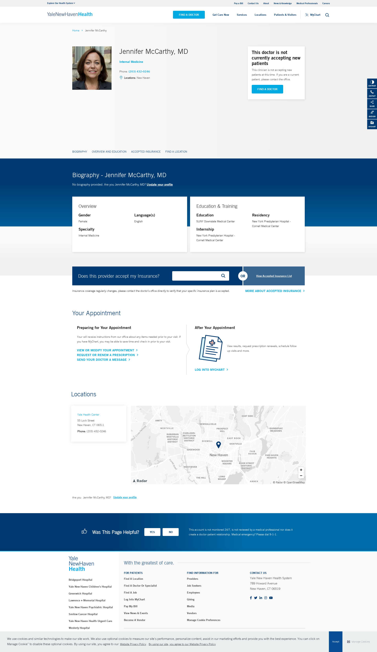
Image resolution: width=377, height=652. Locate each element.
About (266, 3)
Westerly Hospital (79, 628)
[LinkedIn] (260, 598)
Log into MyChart (134, 599)
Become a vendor (134, 620)
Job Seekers (194, 585)
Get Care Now (221, 14)
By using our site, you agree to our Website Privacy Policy (182, 644)
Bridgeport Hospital (80, 579)
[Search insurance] (224, 276)
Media (190, 606)
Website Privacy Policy (133, 644)
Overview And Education (109, 151)
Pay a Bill (238, 3)
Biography (79, 151)
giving (190, 599)
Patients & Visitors (285, 14)
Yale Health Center (88, 414)
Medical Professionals (307, 3)
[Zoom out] (301, 475)
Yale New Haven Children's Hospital (90, 586)
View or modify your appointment (105, 350)
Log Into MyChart (210, 369)
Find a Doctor (189, 14)
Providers (192, 579)
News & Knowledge (283, 3)
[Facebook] (251, 598)
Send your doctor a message (102, 359)
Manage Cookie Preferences (203, 620)
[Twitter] (255, 598)
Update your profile (160, 184)
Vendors (192, 613)
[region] (218, 445)
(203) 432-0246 (139, 71)
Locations (260, 14)
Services (242, 14)
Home (75, 30)
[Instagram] (265, 598)
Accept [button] (335, 641)
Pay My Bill (130, 606)
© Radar (278, 482)
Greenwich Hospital (80, 593)
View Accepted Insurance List (274, 276)
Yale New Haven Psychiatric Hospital (91, 607)
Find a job (130, 592)
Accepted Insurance (146, 151)
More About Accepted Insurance (273, 290)
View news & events (136, 613)
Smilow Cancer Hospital (83, 614)
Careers (326, 3)
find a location (133, 579)
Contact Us (253, 3)
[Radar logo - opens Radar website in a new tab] (140, 480)
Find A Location (176, 151)
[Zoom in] (301, 470)
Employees (193, 592)
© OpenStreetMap (294, 482)
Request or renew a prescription (106, 354)
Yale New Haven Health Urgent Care (90, 621)
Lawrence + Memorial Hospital (87, 600)
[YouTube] (271, 598)
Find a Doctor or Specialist (140, 585)
